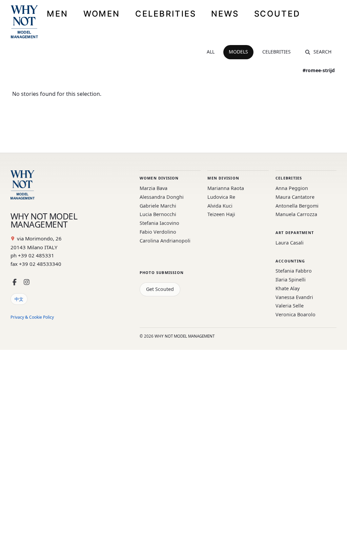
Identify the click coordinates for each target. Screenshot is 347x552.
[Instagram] (27, 282)
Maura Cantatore (294, 197)
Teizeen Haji (221, 214)
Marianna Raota (225, 188)
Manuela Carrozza (296, 214)
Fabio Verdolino (158, 232)
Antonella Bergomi (297, 206)
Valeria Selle (289, 305)
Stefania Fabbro (293, 271)
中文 (19, 299)
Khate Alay (287, 288)
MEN (57, 14)
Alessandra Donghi (162, 197)
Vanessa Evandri (294, 297)
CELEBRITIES (165, 14)
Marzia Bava (153, 188)
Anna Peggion (291, 188)
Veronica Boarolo (295, 314)
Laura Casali (289, 242)
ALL (211, 51)
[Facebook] (15, 282)
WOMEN (101, 14)
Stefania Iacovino (159, 223)
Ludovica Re (221, 197)
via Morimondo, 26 (39, 238)
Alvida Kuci (219, 206)
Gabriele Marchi (158, 206)
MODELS (238, 51)
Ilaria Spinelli (290, 279)
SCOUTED (277, 14)
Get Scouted (160, 289)
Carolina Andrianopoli (165, 240)
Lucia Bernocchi (158, 214)
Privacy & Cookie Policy (32, 317)
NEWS (225, 14)
